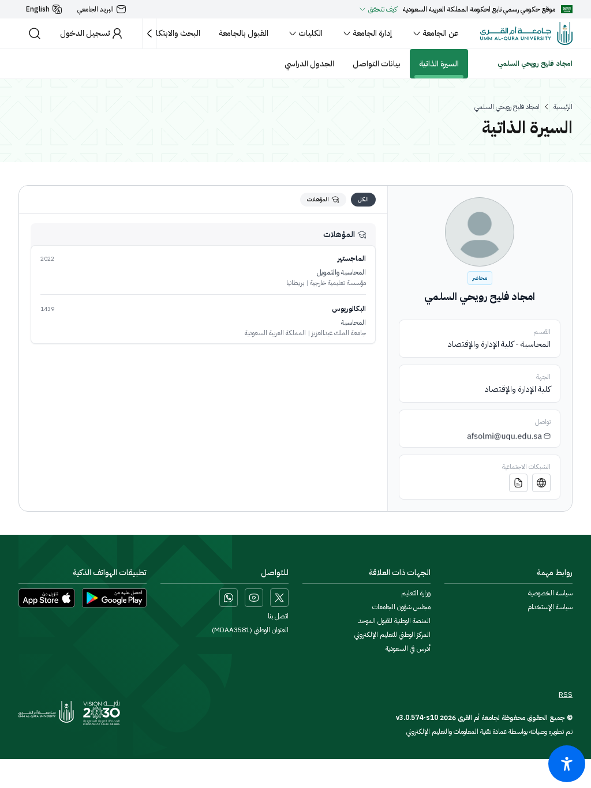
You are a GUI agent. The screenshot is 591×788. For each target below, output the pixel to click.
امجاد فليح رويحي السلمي (507, 106)
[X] (279, 597)
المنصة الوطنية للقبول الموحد (394, 620)
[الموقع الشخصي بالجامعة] (541, 483)
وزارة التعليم (416, 593)
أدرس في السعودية (408, 648)
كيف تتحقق (382, 9)
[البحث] (34, 33)
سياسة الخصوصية (550, 593)
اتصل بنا (278, 616)
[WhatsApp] (228, 597)
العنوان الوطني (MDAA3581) (250, 630)
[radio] (363, 200)
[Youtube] (254, 597)
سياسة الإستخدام (550, 606)
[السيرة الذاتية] (518, 483)
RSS (566, 694)
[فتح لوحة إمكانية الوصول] (566, 763)
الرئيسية (563, 106)
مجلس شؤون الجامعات (401, 606)
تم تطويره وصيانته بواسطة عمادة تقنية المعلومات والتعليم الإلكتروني (489, 731)
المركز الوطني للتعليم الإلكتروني (392, 634)
